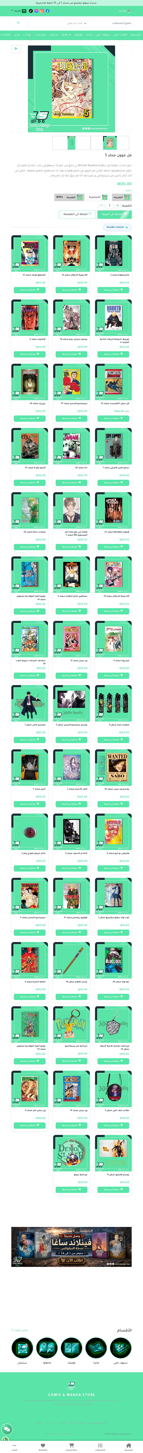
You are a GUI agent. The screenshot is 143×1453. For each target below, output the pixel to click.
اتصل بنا (51, 1423)
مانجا (89, 35)
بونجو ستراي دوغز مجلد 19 (73, 339)
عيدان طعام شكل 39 (76, 982)
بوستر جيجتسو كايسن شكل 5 (71, 725)
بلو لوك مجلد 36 (121, 982)
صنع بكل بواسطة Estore (58, 1434)
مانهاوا (66, 35)
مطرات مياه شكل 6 (119, 725)
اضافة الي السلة (113, 214)
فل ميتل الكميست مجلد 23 (115, 404)
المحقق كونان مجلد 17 (34, 275)
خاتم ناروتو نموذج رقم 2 (33, 853)
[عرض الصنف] (101, 240)
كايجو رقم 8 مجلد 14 (35, 468)
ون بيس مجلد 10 (78, 1111)
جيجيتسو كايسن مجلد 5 (33, 918)
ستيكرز (53, 35)
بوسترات (40, 35)
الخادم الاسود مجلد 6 (76, 853)
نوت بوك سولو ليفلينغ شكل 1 (113, 918)
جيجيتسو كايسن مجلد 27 (74, 404)
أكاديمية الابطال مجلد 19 (116, 596)
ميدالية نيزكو (80, 1175)
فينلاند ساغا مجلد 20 (35, 532)
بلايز (17, 35)
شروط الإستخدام (78, 1423)
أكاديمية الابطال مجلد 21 (74, 275)
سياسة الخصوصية (98, 1423)
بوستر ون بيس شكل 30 (116, 789)
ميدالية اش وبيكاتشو (76, 1046)
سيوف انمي (103, 35)
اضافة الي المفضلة (75, 214)
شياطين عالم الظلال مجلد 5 (72, 596)
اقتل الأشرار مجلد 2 (77, 789)
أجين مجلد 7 (39, 789)
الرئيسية (136, 35)
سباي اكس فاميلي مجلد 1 (116, 468)
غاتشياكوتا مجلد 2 (119, 275)
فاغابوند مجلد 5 (38, 339)
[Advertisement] (71, 1302)
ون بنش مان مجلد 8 (35, 1111)
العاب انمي (120, 35)
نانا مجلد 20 (81, 468)
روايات (27, 35)
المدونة (39, 1423)
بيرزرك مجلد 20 (38, 404)
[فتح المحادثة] (7, 1429)
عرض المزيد (20, 1330)
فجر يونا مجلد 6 (121, 661)
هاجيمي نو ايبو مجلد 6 (118, 853)
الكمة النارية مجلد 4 (35, 982)
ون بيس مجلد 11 (79, 661)
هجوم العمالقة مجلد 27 (116, 532)
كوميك (78, 35)
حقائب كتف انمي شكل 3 (117, 1111)
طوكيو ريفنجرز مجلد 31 (75, 918)
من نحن (62, 1423)
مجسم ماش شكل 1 (35, 725)
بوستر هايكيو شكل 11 (118, 1175)
